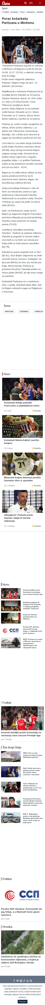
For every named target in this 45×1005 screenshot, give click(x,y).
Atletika (40, 12)
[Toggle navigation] (40, 3)
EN (31, 3)
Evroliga (39, 311)
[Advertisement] (22, 345)
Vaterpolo (31, 12)
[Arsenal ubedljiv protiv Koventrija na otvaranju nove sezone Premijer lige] (22, 718)
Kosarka (37, 411)
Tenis (22, 12)
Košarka (14, 12)
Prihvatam (22, 1002)
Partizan (9, 311)
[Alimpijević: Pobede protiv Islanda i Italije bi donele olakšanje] (22, 501)
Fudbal (6, 12)
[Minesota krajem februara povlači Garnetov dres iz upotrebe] (22, 464)
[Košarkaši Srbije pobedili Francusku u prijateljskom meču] (22, 389)
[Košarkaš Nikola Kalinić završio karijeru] (22, 426)
